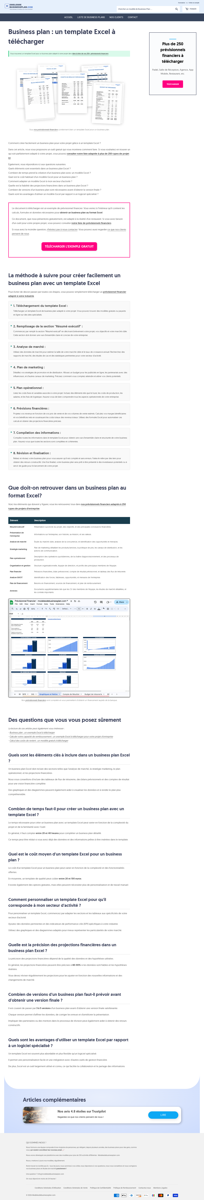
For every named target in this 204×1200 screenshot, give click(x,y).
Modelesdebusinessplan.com (43, 1195)
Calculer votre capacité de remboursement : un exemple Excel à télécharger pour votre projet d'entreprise (61, 736)
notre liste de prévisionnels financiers (91, 223)
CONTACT (133, 17)
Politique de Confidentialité (100, 1188)
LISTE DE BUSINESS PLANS (91, 17)
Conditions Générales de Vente (75, 1188)
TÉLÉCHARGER (173, 84)
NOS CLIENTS (116, 17)
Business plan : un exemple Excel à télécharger (32, 732)
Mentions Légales (160, 1188)
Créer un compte (194, 2)
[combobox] (148, 9)
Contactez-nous (144, 1188)
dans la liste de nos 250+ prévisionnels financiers (90, 54)
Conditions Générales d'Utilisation (48, 1188)
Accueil (68, 17)
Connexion (181, 2)
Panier (192, 9)
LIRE (163, 1114)
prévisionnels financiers (35, 700)
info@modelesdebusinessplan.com (51, 1174)
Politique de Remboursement (124, 1188)
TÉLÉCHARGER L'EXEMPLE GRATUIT (69, 246)
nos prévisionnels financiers (46, 129)
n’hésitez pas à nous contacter (62, 229)
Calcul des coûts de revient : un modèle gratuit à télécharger (39, 740)
